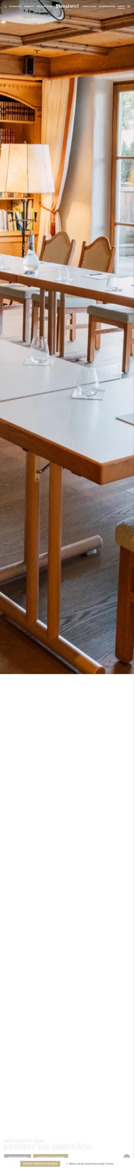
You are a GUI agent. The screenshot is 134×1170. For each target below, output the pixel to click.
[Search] (5, 7)
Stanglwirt (15, 6)
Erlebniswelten (107, 6)
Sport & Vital (89, 6)
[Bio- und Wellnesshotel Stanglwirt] (67, 6)
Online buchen (17, 1157)
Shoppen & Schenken (50, 1157)
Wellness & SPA (44, 6)
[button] (129, 6)
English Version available (40, 1163)
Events (121, 6)
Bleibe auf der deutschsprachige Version (91, 1163)
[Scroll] (127, 1157)
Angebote (29, 6)
